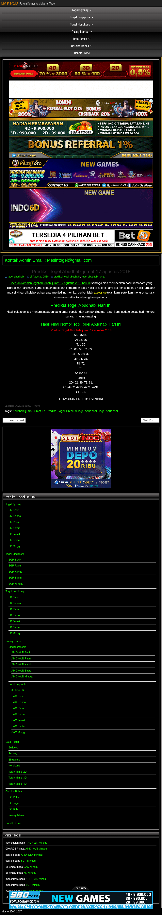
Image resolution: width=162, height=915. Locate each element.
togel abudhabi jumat (93, 276)
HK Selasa (14, 603)
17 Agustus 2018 (39, 276)
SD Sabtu (14, 540)
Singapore (14, 759)
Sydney (12, 753)
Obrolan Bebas (80, 46)
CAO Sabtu (17, 726)
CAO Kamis (18, 714)
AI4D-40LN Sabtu (21, 670)
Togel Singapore (80, 17)
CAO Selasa (18, 702)
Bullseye (13, 747)
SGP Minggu (15, 583)
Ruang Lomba (80, 32)
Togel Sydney (80, 10)
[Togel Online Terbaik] (81, 908)
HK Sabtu (14, 627)
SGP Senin (14, 559)
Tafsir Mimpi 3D (17, 777)
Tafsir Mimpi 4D (17, 783)
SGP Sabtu (15, 577)
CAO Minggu (18, 732)
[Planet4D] (81, 97)
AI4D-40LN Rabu (21, 658)
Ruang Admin (16, 815)
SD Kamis (14, 528)
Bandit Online (82, 53)
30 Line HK (17, 690)
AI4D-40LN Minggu (22, 676)
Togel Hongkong (80, 24)
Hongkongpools (17, 684)
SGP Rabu (14, 565)
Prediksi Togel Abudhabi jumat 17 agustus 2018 (81, 271)
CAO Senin (17, 696)
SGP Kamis (15, 571)
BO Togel (13, 803)
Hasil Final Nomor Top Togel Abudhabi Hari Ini (81, 324)
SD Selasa (14, 515)
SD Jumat (14, 534)
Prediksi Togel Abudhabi (81, 411)
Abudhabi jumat (22, 411)
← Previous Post (14, 420)
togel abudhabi (16, 276)
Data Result (80, 39)
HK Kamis (14, 615)
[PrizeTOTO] (81, 186)
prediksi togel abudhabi (67, 276)
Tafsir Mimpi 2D (17, 771)
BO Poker (14, 797)
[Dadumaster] (81, 78)
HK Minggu (14, 633)
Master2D (9, 3)
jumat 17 (39, 411)
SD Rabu (13, 522)
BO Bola (13, 809)
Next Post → (150, 420)
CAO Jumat (18, 720)
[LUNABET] (81, 116)
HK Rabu (13, 609)
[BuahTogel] (81, 156)
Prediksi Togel (56, 411)
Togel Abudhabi (108, 411)
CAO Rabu (17, 708)
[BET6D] (81, 246)
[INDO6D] (81, 227)
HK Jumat (14, 621)
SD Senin (13, 510)
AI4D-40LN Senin (21, 652)
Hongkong (14, 765)
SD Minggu (14, 546)
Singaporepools (17, 646)
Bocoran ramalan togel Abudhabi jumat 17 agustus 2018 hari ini (50, 283)
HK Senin (13, 597)
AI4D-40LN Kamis (21, 664)
